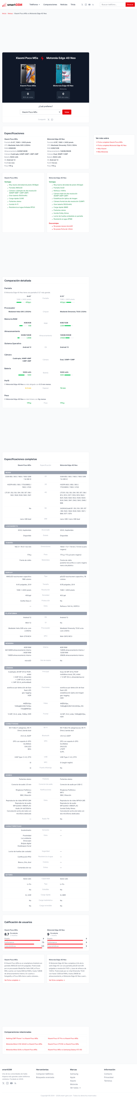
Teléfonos (33, 4)
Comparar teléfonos (44, 1074)
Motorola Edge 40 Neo (63, 85)
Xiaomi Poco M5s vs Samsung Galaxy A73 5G (65, 1050)
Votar (66, 112)
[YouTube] (89, 5)
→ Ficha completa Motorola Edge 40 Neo (111, 145)
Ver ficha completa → (12, 980)
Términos (108, 1081)
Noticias (63, 4)
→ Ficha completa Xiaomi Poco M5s (109, 142)
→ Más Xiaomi (101, 149)
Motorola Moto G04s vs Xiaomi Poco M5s (21, 1050)
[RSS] (93, 5)
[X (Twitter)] (82, 5)
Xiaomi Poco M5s (28, 85)
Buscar (130, 4)
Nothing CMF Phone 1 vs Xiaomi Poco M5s (22, 1038)
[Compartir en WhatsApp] (52, 120)
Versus (10, 13)
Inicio (4, 13)
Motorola (74, 1084)
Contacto (108, 1074)
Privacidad (108, 1077)
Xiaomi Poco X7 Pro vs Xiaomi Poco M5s (63, 1038)
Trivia (73, 4)
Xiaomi (73, 1081)
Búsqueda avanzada (45, 1077)
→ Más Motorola (102, 152)
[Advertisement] (45, 254)
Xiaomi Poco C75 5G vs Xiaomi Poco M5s (63, 1044)
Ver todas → (75, 1088)
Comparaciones (50, 4)
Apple (72, 1077)
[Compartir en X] (48, 120)
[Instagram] (86, 5)
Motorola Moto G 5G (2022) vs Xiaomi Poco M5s (24, 1044)
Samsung (74, 1074)
